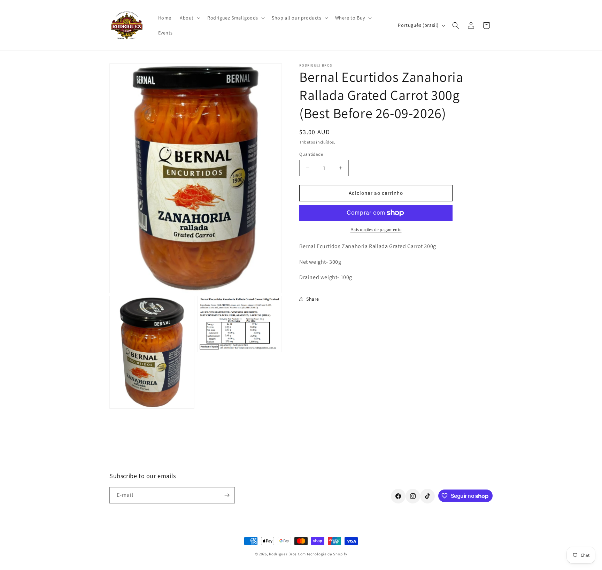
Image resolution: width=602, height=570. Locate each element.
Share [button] (312, 299)
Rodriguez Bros (283, 554)
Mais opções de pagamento (376, 229)
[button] (189, 17)
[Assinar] (226, 495)
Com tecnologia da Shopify (322, 554)
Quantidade (311, 154)
